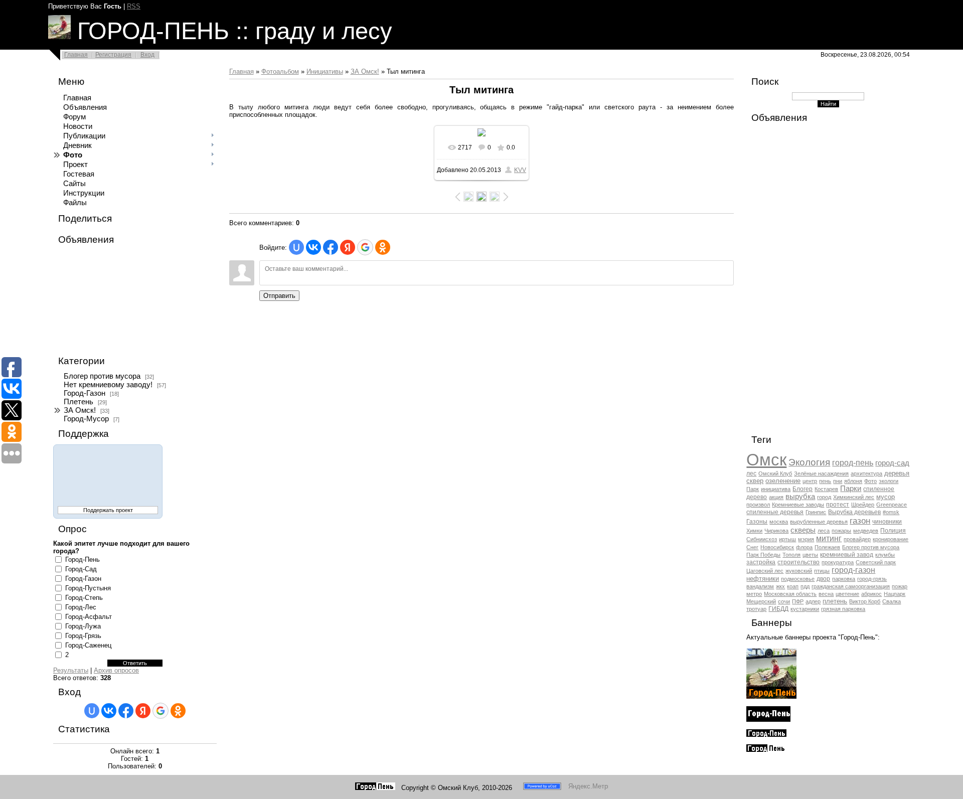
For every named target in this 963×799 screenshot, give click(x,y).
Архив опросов (116, 670)
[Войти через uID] (91, 710)
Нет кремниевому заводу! (108, 385)
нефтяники (762, 578)
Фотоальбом (280, 71)
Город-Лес (80, 607)
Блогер (802, 489)
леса (824, 531)
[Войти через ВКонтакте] (108, 710)
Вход (147, 54)
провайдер (857, 539)
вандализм (760, 586)
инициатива (775, 489)
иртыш (787, 539)
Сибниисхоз (761, 539)
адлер (813, 601)
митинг (829, 538)
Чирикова (776, 531)
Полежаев (827, 547)
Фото (870, 481)
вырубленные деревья (819, 522)
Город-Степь (84, 597)
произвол (758, 505)
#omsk (891, 512)
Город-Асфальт (88, 616)
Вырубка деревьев (854, 512)
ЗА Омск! (80, 410)
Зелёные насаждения (821, 473)
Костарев (826, 489)
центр (809, 481)
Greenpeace (891, 505)
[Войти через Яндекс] (142, 710)
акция (776, 497)
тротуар (756, 609)
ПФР (798, 601)
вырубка (800, 497)
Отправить (279, 295)
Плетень (78, 402)
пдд (805, 586)
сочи (784, 601)
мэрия (806, 539)
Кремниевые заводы (798, 505)
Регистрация (113, 54)
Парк (752, 489)
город (824, 497)
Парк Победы (763, 555)
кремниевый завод (846, 554)
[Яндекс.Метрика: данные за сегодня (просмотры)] (588, 786)
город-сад (892, 463)
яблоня (853, 481)
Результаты (70, 670)
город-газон (853, 570)
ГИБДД (778, 608)
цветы (810, 555)
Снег (752, 547)
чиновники (887, 521)
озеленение (782, 481)
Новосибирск (777, 547)
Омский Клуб (775, 473)
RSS (133, 6)
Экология (809, 462)
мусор (885, 497)
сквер (754, 481)
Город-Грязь (83, 636)
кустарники (804, 609)
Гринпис (816, 512)
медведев (865, 531)
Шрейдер (862, 505)
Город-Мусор (86, 419)
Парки (850, 489)
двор (823, 578)
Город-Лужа (83, 626)
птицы (822, 571)
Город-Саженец (88, 645)
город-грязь (872, 579)
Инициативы (324, 71)
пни (837, 481)
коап (792, 586)
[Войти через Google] (160, 711)
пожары (841, 531)
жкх (780, 586)
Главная (76, 54)
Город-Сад (81, 569)
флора (804, 547)
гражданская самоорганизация (851, 586)
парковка (843, 579)
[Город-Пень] (375, 787)
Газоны (756, 521)
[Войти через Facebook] (125, 710)
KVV (520, 170)
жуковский (798, 571)
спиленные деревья (775, 512)
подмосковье (798, 579)
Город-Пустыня (88, 588)
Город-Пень (82, 559)
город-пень (852, 462)
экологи (888, 481)
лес (751, 473)
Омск (766, 459)
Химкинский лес (853, 497)
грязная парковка (843, 609)
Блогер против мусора (102, 376)
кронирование (890, 539)
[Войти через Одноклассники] (178, 710)
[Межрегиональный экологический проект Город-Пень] (771, 696)
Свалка (891, 601)
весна (826, 594)
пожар (899, 586)
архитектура (866, 473)
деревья (896, 473)
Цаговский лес (764, 571)
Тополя (791, 555)
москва (778, 522)
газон (860, 521)
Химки (754, 531)
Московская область (790, 594)
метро (754, 594)
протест (837, 504)
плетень (835, 601)
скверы (803, 530)
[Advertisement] (103, 300)
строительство (798, 562)
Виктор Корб (864, 601)
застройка (760, 562)
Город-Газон (84, 393)
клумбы (885, 555)
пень (825, 481)
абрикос (871, 594)
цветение (847, 594)
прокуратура (838, 562)
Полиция (893, 530)
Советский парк (876, 562)
